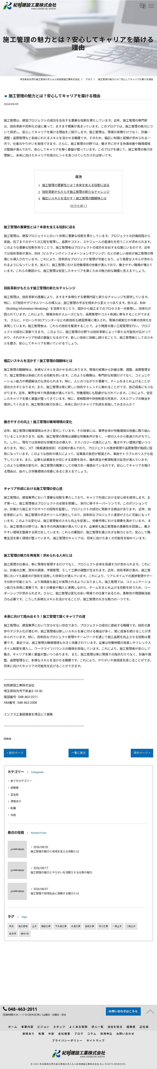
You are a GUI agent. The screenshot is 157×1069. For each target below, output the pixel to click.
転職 (13, 808)
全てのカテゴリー (21, 780)
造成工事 (89, 926)
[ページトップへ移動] (150, 1011)
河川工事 (103, 926)
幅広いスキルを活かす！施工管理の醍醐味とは (74, 198)
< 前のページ (15, 753)
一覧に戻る (78, 753)
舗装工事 (46, 926)
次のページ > (142, 753)
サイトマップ (96, 1040)
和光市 (12, 933)
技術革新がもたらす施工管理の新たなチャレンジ (76, 192)
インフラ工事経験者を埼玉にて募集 (28, 714)
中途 (13, 815)
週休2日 (25, 933)
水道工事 (75, 926)
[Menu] (151, 6)
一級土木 (117, 926)
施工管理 (23, 926)
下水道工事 (61, 926)
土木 (34, 926)
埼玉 (11, 926)
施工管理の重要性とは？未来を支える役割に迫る (76, 185)
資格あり (16, 801)
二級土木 (131, 926)
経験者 (7, 738)
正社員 (15, 794)
